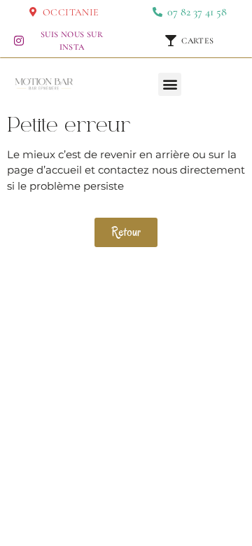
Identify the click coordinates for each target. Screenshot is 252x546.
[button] (169, 84)
